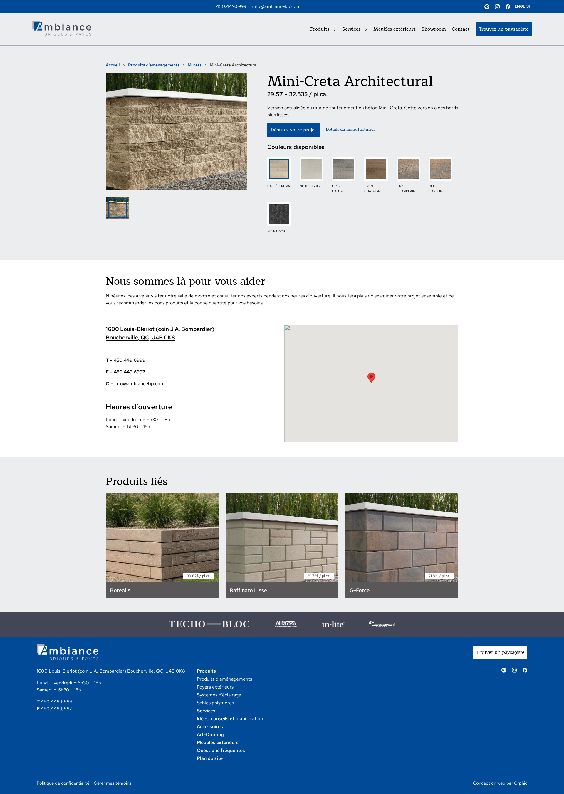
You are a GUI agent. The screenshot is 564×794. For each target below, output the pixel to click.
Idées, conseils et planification (230, 719)
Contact (461, 29)
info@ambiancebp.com (276, 6)
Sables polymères (215, 703)
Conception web (489, 783)
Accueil (113, 65)
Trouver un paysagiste (500, 652)
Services (352, 29)
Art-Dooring (210, 734)
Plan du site (210, 758)
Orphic (520, 783)
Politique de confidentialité (63, 783)
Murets (195, 65)
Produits (320, 29)
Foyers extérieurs (215, 687)
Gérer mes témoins (112, 783)
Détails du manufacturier (350, 129)
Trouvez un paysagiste (503, 29)
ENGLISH (523, 6)
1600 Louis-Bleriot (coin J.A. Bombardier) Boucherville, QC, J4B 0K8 (111, 671)
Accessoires (210, 726)
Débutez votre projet (293, 130)
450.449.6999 (231, 6)
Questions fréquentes (221, 750)
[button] (371, 378)
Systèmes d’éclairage (219, 695)
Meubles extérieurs (394, 29)
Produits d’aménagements (224, 679)
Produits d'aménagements (153, 65)
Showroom (434, 29)
